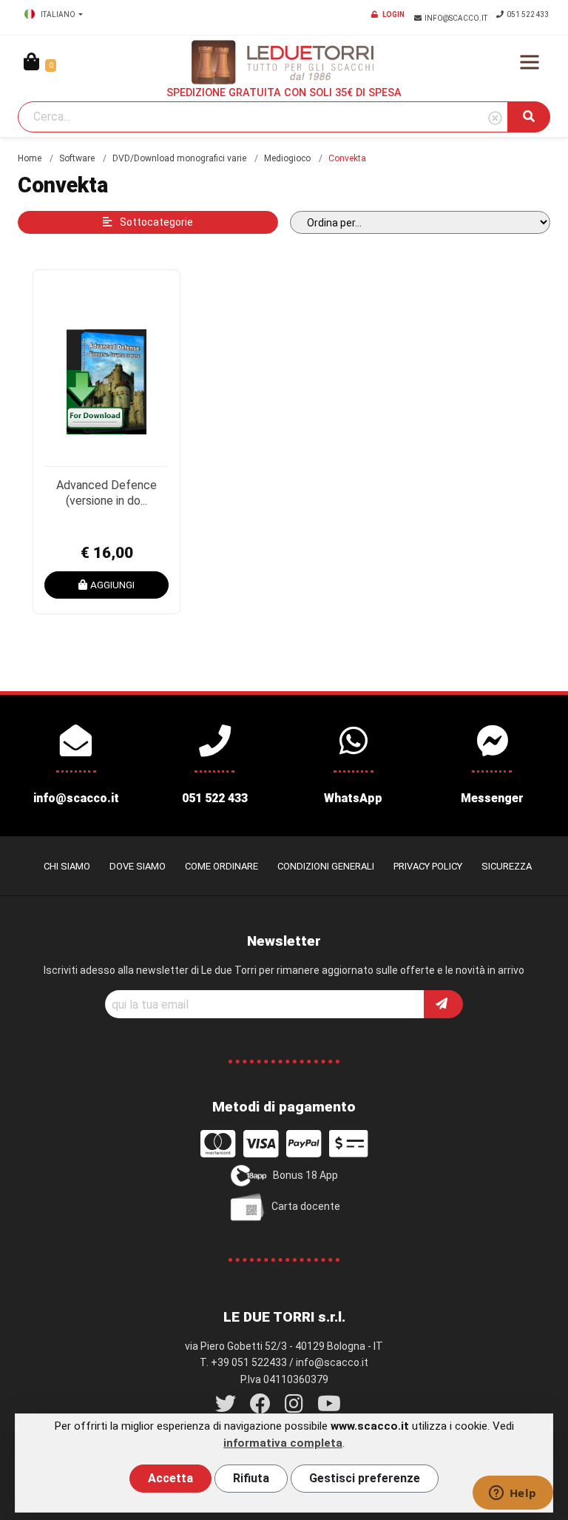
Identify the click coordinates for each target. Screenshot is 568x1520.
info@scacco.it (457, 18)
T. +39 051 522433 (243, 1362)
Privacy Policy (427, 866)
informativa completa (282, 1443)
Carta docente (305, 1205)
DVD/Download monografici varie (179, 158)
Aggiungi (112, 585)
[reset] (495, 118)
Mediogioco (287, 158)
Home (29, 158)
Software (77, 158)
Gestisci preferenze (364, 1478)
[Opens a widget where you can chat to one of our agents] (512, 1494)
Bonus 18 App (305, 1174)
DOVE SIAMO (137, 866)
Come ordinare (221, 866)
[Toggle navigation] (529, 62)
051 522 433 (528, 14)
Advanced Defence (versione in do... (106, 493)
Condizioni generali (325, 866)
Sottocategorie (155, 222)
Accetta (170, 1478)
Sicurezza (506, 866)
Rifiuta (251, 1478)
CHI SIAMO (67, 866)
